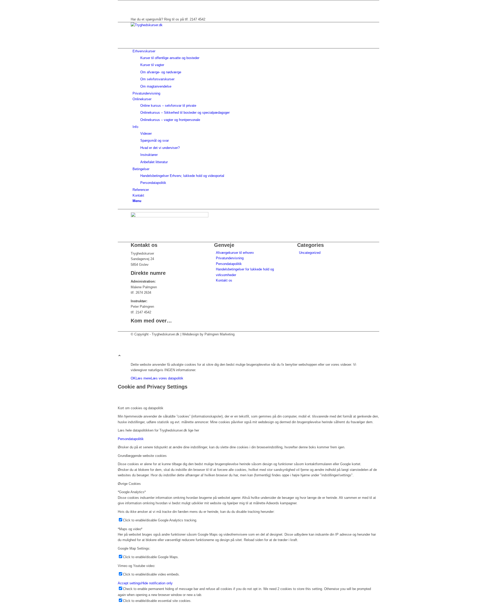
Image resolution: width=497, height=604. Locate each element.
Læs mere (143, 378)
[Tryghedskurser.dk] (169, 25)
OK (133, 378)
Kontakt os (224, 280)
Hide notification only (157, 583)
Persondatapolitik (229, 264)
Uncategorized (309, 253)
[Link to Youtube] (134, 8)
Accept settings (129, 583)
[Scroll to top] (119, 356)
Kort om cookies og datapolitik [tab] (140, 408)
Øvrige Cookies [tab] (129, 484)
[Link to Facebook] (134, 3)
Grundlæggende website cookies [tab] (142, 456)
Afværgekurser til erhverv (235, 253)
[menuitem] (249, 68)
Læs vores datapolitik (167, 378)
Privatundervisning (230, 258)
